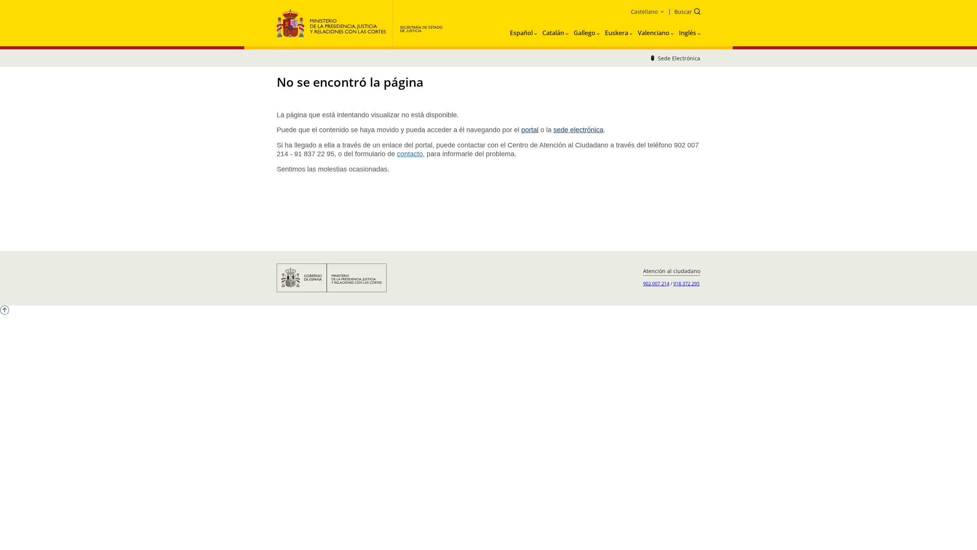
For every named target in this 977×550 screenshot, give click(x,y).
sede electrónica (578, 130)
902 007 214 (656, 283)
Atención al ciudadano (671, 271)
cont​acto (410, 154)
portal (529, 130)
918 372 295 (686, 283)
